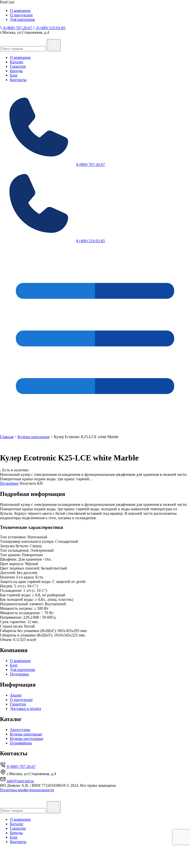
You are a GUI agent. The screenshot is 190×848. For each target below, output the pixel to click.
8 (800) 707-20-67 (90, 164)
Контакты (18, 80)
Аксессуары (20, 729)
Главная (6, 437)
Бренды (16, 71)
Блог (14, 75)
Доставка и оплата (25, 708)
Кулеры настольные (26, 738)
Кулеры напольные (34, 437)
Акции (16, 695)
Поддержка (19, 674)
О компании (20, 10)
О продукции (21, 15)
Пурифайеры (21, 743)
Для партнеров (22, 19)
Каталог (17, 62)
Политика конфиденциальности (27, 790)
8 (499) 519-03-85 (90, 241)
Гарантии (18, 66)
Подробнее (9, 483)
